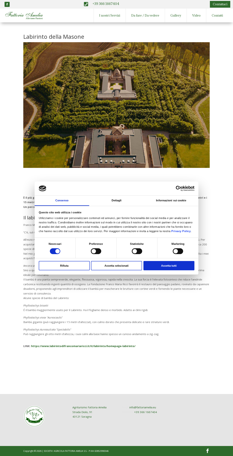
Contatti (217, 15)
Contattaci (220, 4)
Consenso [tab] (61, 200)
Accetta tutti (169, 265)
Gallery (175, 15)
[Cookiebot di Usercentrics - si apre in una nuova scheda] (178, 188)
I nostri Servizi (109, 15)
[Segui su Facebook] (7, 4)
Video (196, 15)
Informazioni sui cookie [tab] (171, 200)
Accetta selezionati (116, 265)
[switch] (96, 251)
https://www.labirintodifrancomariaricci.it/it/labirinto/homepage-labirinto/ (83, 346)
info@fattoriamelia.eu (142, 407)
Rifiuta (64, 265)
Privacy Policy (181, 231)
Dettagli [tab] (117, 200)
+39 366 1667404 (145, 412)
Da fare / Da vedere (145, 15)
